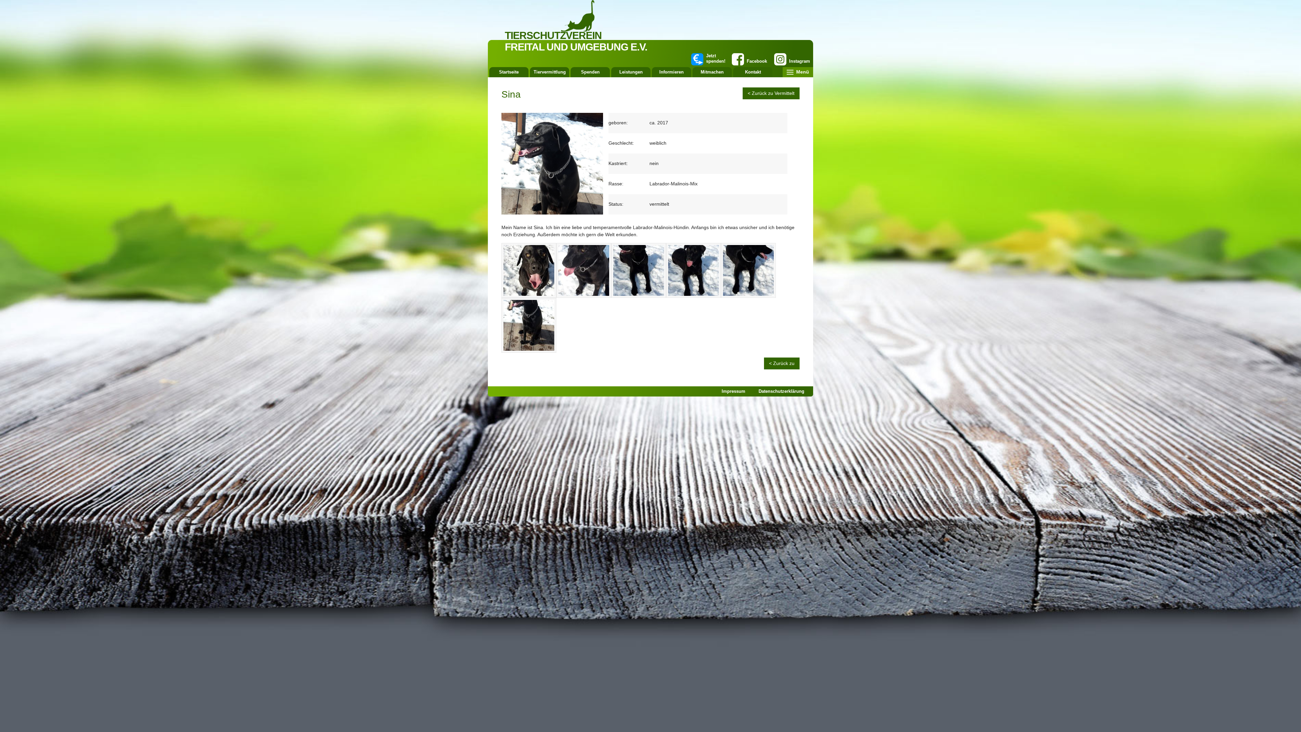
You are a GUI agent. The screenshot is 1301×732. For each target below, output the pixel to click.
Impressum (733, 391)
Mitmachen (712, 72)
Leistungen (631, 72)
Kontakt (753, 72)
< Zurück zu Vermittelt (771, 93)
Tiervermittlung (550, 72)
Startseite (509, 72)
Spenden (590, 72)
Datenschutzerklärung (781, 391)
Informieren (671, 72)
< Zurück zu (781, 363)
